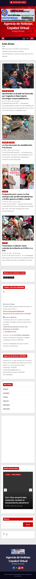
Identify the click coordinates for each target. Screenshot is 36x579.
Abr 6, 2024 (7, 150)
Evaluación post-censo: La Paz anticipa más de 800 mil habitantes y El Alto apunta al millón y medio (17, 196)
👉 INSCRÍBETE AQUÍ (9, 332)
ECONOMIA (5, 142)
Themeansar (17, 576)
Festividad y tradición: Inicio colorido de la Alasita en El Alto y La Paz (17, 248)
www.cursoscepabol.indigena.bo (13, 311)
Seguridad (6, 405)
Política (5, 389)
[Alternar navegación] (24, 38)
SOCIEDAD (11, 91)
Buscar (6, 519)
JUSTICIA (5, 91)
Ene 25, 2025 (11, 506)
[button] (28, 38)
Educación (6, 409)
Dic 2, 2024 (7, 101)
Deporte (6, 401)
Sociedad (6, 393)
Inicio (3, 46)
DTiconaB (16, 101)
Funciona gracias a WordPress (12, 574)
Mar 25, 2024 (8, 202)
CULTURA (5, 243)
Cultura (5, 397)
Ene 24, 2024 (8, 253)
